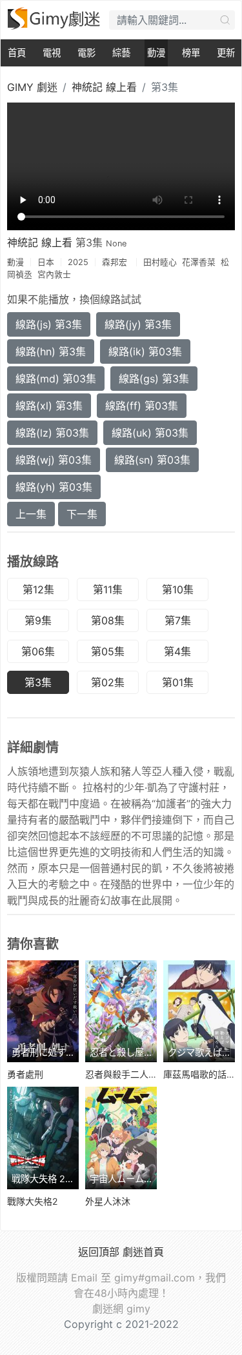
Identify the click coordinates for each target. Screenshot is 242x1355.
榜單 (191, 52)
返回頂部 (98, 1251)
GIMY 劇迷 (32, 87)
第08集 (108, 620)
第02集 (108, 682)
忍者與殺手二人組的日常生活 (144, 1074)
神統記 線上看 (104, 87)
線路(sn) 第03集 (152, 459)
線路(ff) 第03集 (141, 405)
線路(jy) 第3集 (138, 324)
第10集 (178, 589)
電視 (52, 52)
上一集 (30, 514)
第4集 (177, 651)
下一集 (81, 514)
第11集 (108, 589)
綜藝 (121, 52)
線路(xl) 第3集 (49, 405)
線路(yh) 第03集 (53, 486)
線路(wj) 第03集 (53, 459)
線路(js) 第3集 (48, 324)
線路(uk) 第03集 (150, 432)
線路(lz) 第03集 (52, 432)
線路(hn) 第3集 (50, 351)
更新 (226, 52)
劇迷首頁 (143, 1251)
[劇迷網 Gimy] (55, 18)
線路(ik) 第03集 (145, 351)
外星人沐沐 (107, 1201)
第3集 (38, 682)
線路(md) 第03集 (55, 378)
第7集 (178, 620)
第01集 (178, 682)
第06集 (38, 651)
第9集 (38, 620)
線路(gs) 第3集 (154, 378)
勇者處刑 (25, 1074)
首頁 (17, 52)
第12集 (38, 589)
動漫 (156, 52)
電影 (86, 52)
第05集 (108, 651)
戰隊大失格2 (32, 1201)
